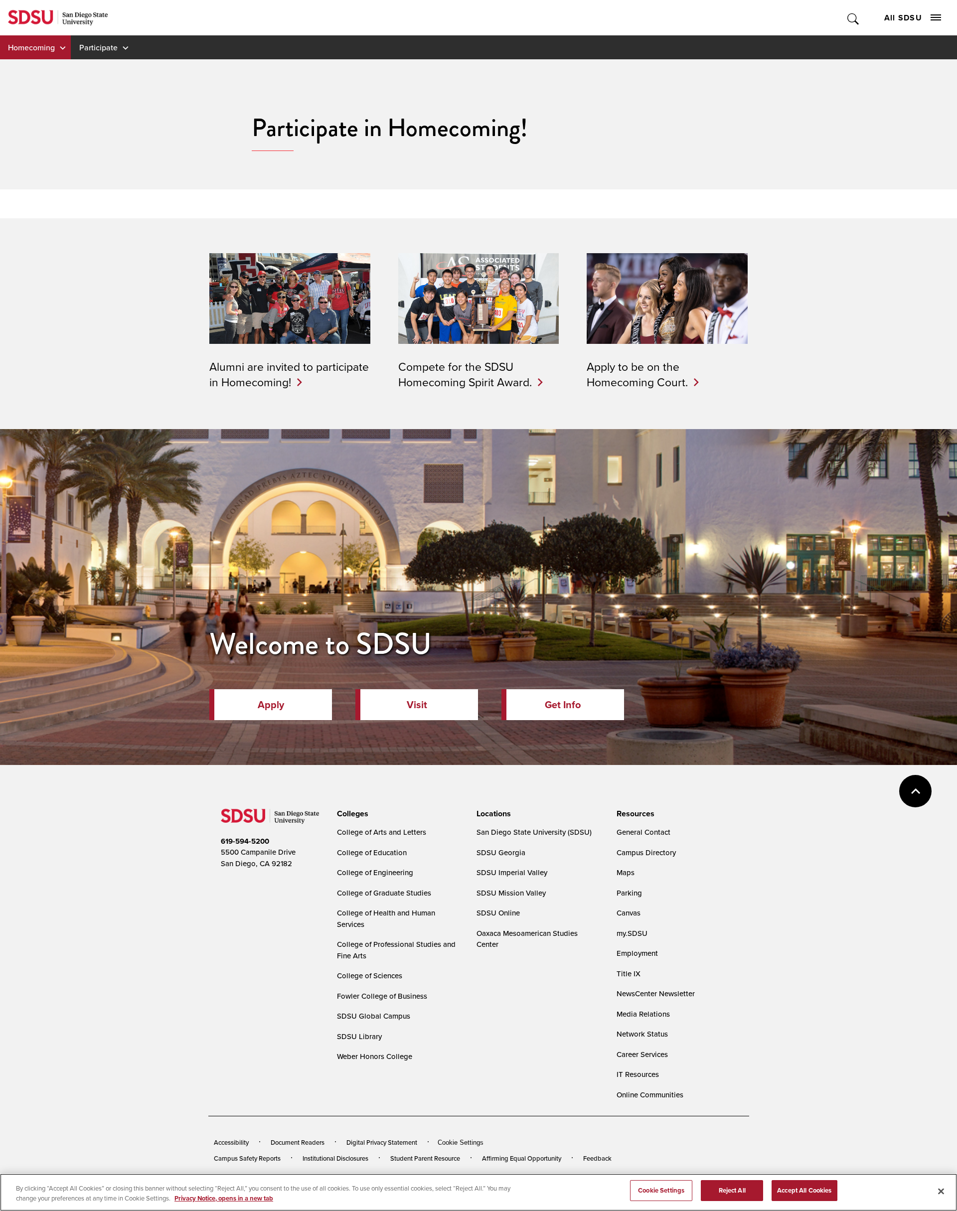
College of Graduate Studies (384, 893)
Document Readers (297, 1142)
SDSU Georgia (501, 852)
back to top (915, 791)
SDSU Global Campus (373, 1016)
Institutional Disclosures (335, 1158)
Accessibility (231, 1142)
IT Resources (638, 1074)
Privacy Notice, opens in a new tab (223, 1198)
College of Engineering (375, 872)
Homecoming (31, 47)
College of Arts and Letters (381, 832)
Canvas (628, 913)
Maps (626, 872)
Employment (637, 953)
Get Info (563, 704)
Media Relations (643, 1014)
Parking (629, 893)
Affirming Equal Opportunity (521, 1158)
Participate (98, 47)
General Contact (643, 832)
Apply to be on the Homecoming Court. (637, 373)
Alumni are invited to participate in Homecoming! (289, 373)
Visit (417, 704)
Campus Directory (646, 852)
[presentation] (351, 813)
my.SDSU (632, 933)
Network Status (642, 1034)
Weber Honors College (374, 1056)
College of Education (372, 852)
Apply (271, 704)
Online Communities (650, 1094)
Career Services (642, 1054)
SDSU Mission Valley (511, 893)
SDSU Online (498, 913)
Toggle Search (853, 17)
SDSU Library (359, 1036)
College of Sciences (369, 975)
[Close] (941, 1191)
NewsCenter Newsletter (656, 993)
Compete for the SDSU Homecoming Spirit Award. (465, 373)
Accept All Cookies (804, 1190)
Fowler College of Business (382, 996)
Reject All (732, 1190)
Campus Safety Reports (247, 1158)
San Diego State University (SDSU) (534, 832)
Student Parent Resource (425, 1158)
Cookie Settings (460, 1142)
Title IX (628, 973)
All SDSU (903, 17)
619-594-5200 (245, 841)
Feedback (597, 1158)
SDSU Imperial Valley (512, 872)
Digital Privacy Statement (381, 1142)
